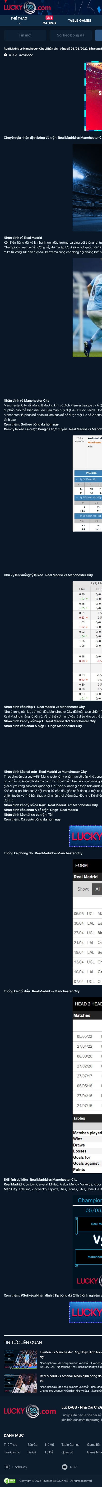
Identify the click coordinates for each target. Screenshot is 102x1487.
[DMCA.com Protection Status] (10, 1481)
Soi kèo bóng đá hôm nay (40, 424)
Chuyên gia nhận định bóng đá (27, 137)
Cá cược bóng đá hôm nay (41, 819)
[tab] (25, 35)
